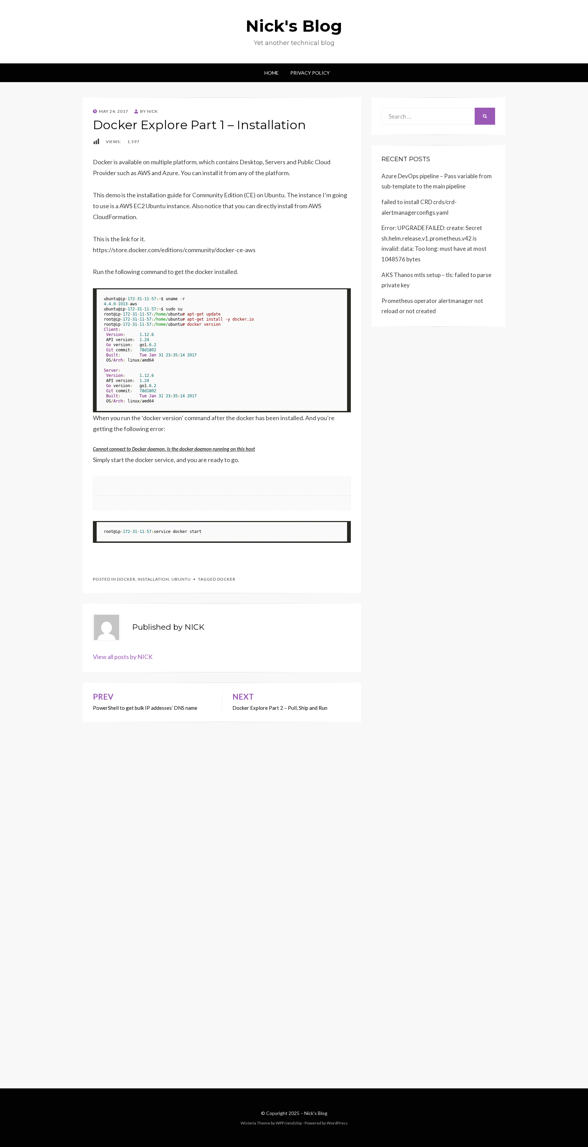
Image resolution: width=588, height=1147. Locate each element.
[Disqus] (222, 807)
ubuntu (181, 579)
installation (153, 579)
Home (271, 73)
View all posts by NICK (122, 656)
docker (126, 579)
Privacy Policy (310, 73)
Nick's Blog (294, 26)
